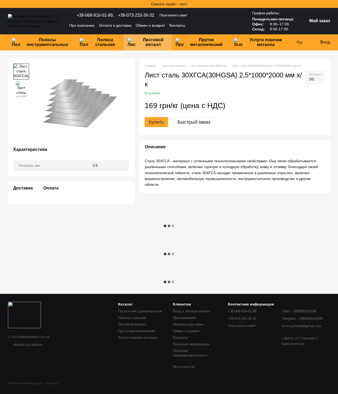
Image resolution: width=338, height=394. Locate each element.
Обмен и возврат (150, 25)
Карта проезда (293, 344)
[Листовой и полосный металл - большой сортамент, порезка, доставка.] (24, 315)
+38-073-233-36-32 (136, 15)
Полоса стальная (105, 42)
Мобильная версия (27, 345)
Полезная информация (191, 344)
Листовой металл (153, 42)
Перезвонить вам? (173, 15)
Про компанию (82, 25)
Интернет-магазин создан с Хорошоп (33, 383)
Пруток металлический (206, 42)
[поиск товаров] (233, 25)
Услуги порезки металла (266, 42)
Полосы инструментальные (47, 42)
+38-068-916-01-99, (95, 15)
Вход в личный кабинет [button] (191, 311)
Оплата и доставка (115, 25)
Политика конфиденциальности (190, 353)
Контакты (177, 25)
